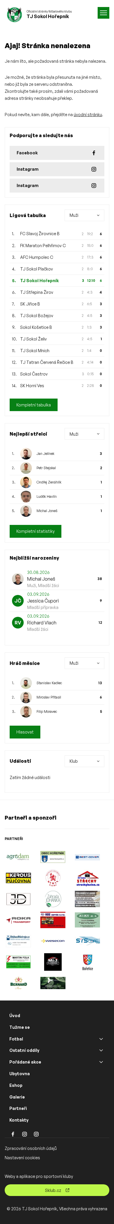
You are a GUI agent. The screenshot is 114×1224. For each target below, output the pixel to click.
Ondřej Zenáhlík (49, 482)
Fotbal (16, 1038)
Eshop (16, 1085)
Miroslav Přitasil (49, 697)
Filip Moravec (47, 711)
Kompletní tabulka (33, 404)
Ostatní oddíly (24, 1050)
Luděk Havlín (47, 496)
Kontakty (19, 1120)
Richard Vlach (41, 623)
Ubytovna (19, 1073)
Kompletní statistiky (35, 531)
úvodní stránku (88, 114)
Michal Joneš (47, 511)
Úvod (14, 1015)
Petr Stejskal (46, 468)
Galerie (17, 1096)
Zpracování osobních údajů (31, 1148)
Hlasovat (25, 731)
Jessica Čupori (43, 601)
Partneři (18, 1108)
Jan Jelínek (45, 453)
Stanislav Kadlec (49, 683)
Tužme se (19, 1027)
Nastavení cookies (22, 1157)
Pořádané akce (25, 1061)
